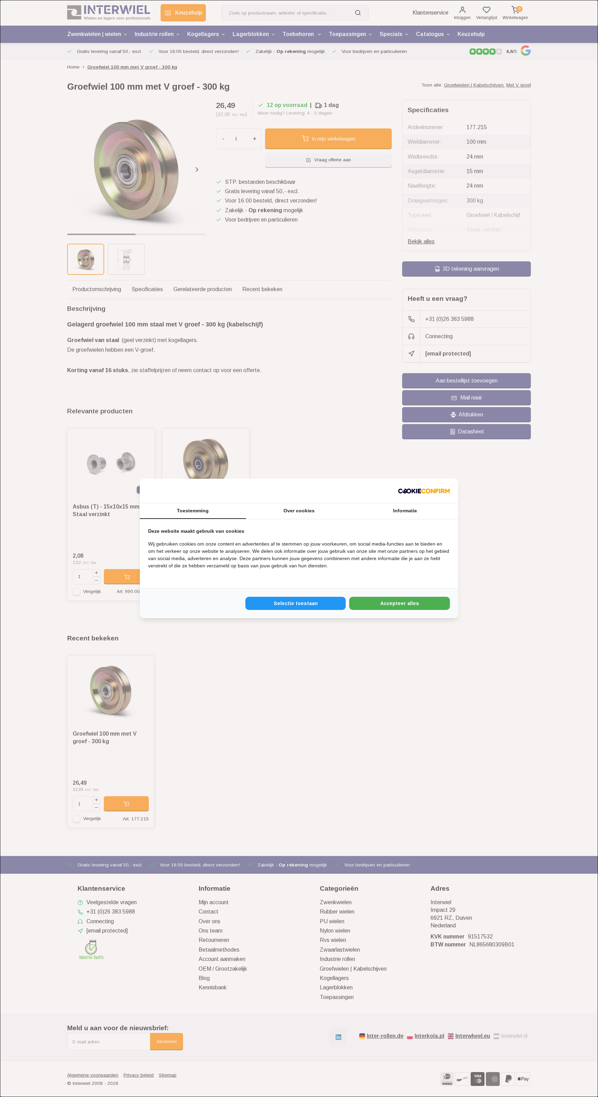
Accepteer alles (399, 603)
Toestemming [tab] (193, 510)
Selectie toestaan (296, 603)
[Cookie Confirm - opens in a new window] (424, 491)
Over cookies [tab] (299, 510)
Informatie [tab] (405, 510)
